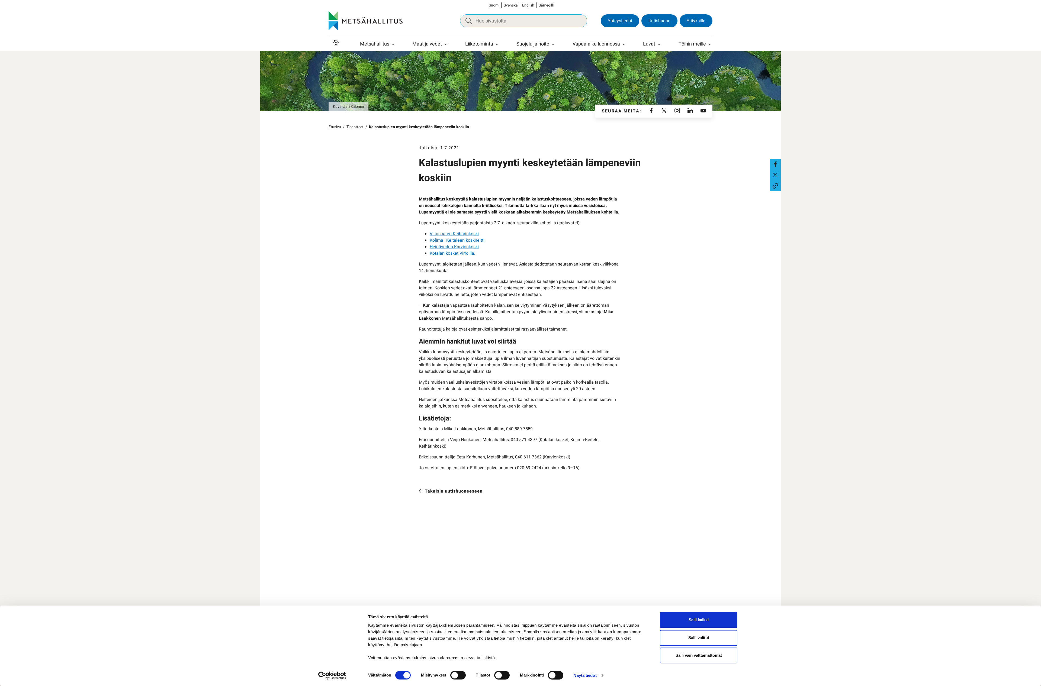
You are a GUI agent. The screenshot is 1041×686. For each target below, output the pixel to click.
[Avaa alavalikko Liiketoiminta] (497, 44)
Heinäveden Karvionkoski (454, 247)
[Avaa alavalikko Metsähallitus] (393, 44)
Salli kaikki (699, 619)
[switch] (458, 675)
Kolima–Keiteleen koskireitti (457, 240)
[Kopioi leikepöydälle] (775, 185)
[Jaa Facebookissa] (775, 164)
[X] (664, 111)
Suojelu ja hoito (532, 44)
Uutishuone (659, 21)
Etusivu (335, 127)
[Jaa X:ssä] (775, 175)
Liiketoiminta (479, 44)
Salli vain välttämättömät (699, 655)
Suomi (494, 5)
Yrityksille (696, 21)
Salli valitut (698, 637)
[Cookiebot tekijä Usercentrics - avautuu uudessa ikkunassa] (332, 675)
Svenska (511, 5)
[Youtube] (703, 111)
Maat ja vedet (427, 44)
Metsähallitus (374, 44)
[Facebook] (651, 111)
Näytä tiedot (584, 675)
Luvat (649, 44)
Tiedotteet (355, 127)
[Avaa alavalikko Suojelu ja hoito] (553, 44)
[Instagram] (677, 111)
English (528, 5)
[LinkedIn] (690, 111)
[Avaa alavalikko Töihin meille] (709, 44)
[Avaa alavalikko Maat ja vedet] (445, 44)
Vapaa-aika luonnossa (596, 44)
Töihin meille (692, 44)
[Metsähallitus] (366, 21)
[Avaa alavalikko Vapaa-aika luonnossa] (623, 44)
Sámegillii (546, 5)
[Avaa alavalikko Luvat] (659, 44)
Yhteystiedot (620, 21)
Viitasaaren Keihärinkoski (454, 234)
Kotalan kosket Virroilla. (452, 253)
